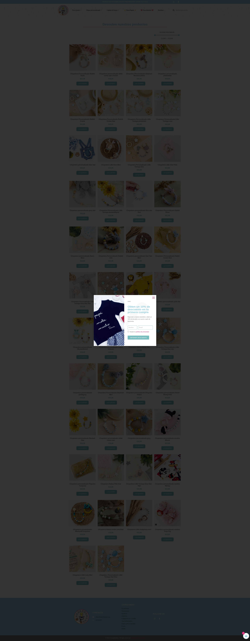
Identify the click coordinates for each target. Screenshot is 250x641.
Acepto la (139, 332)
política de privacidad (142, 332)
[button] (153, 297)
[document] (125, 320)
